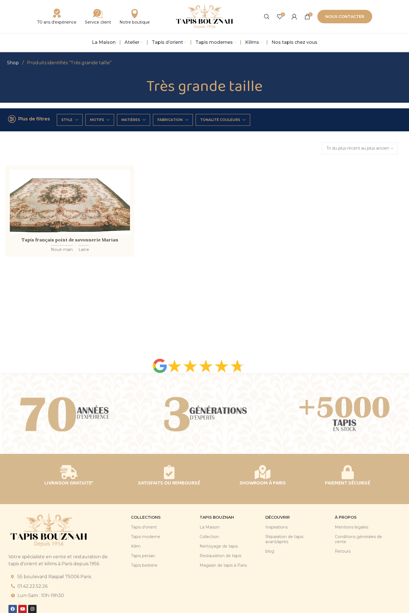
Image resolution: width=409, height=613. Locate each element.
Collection (209, 536)
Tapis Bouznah (217, 517)
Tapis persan (143, 555)
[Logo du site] (205, 16)
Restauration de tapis (220, 555)
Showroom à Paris (262, 483)
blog (269, 551)
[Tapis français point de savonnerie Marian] (70, 202)
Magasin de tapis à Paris (223, 565)
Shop (13, 62)
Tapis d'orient (144, 527)
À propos (345, 517)
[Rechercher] (266, 16)
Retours (343, 551)
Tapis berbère (144, 565)
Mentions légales (351, 527)
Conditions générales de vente (358, 539)
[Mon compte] (294, 16)
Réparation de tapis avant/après (284, 539)
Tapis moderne (145, 536)
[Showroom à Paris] (263, 472)
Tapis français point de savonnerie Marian (70, 240)
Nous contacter (344, 16)
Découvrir (277, 517)
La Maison (210, 527)
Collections (146, 517)
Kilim (136, 546)
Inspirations (276, 527)
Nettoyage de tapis (219, 546)
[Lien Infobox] (98, 16)
